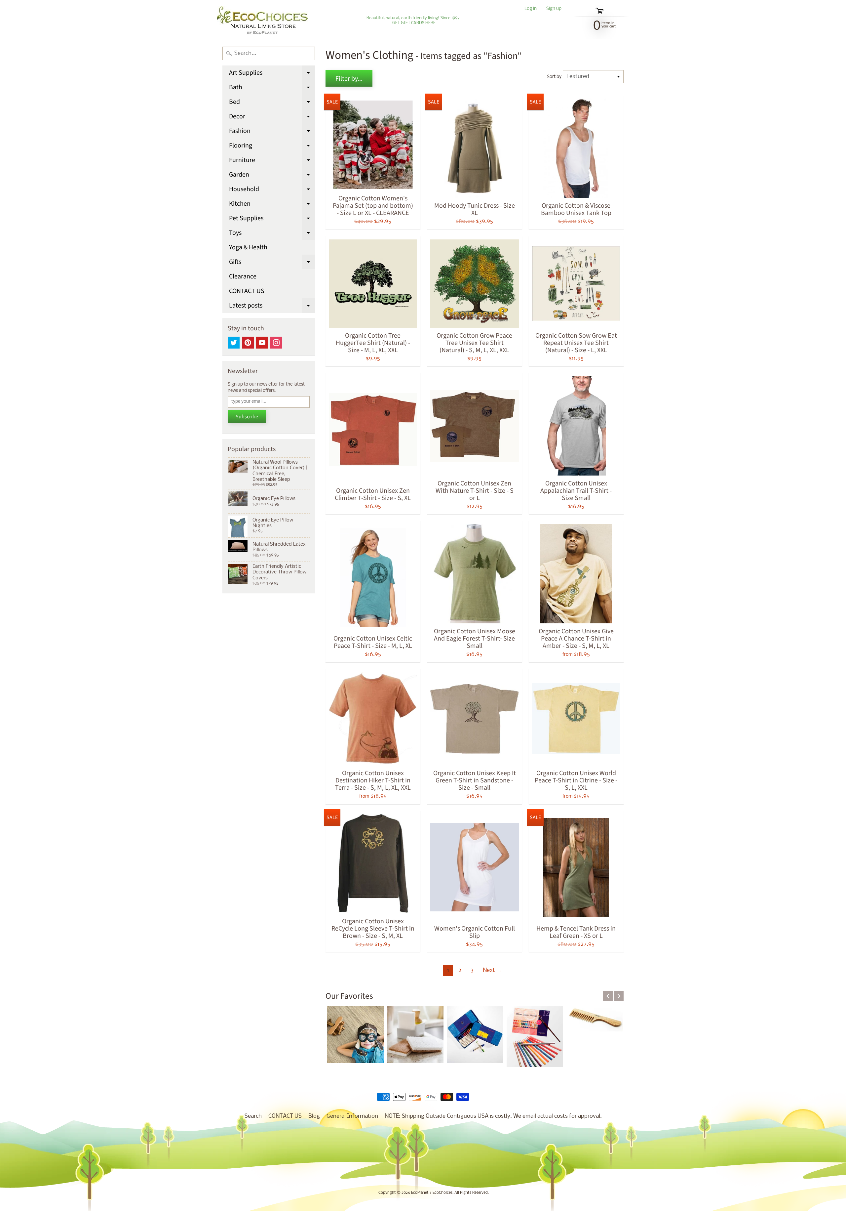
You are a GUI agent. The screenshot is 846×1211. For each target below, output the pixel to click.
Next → (492, 970)
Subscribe (247, 416)
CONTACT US (246, 291)
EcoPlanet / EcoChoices (431, 1193)
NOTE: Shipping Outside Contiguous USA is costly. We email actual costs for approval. (493, 1116)
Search (253, 1116)
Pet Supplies (272, 220)
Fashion (272, 132)
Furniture (272, 161)
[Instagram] (276, 343)
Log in (530, 9)
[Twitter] (234, 343)
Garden (272, 176)
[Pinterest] (248, 343)
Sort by (554, 76)
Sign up (553, 9)
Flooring (272, 147)
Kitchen (272, 205)
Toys (272, 234)
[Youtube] (262, 343)
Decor (272, 118)
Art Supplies (272, 74)
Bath (272, 89)
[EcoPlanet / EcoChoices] (262, 20)
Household (272, 190)
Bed (272, 103)
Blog (314, 1116)
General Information (352, 1116)
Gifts (272, 263)
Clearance (242, 276)
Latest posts (272, 307)
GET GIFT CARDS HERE (414, 23)
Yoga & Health (248, 247)
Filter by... (349, 78)
